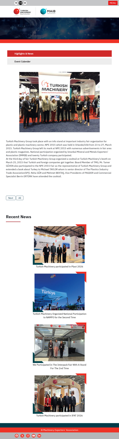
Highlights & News (24, 53)
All (19, 197)
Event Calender (22, 61)
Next (10, 197)
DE (25, 3)
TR (16, 3)
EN (20, 3)
